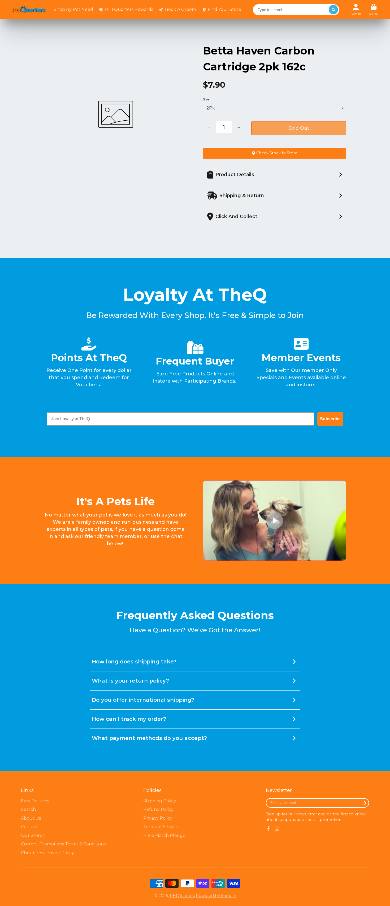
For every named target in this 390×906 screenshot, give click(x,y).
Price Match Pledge (164, 835)
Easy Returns (35, 800)
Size (206, 99)
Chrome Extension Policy (47, 852)
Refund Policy (158, 809)
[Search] (333, 9)
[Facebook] (268, 828)
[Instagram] (277, 828)
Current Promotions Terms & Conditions (63, 843)
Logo (29, 10)
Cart (373, 10)
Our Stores (32, 835)
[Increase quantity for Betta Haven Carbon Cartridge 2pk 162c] (239, 127)
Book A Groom (180, 9)
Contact (29, 826)
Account (356, 10)
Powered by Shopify (216, 895)
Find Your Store (224, 9)
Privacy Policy (157, 818)
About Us (31, 818)
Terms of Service (160, 826)
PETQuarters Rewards (129, 9)
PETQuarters (182, 895)
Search (28, 809)
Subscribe (330, 419)
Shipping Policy (159, 800)
